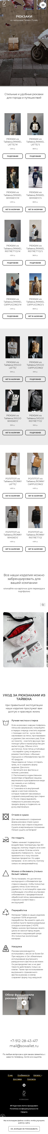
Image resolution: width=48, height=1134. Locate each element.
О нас (10, 1075)
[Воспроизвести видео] (24, 1002)
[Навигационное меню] (43, 5)
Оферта (24, 1112)
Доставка (17, 1079)
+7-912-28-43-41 (23, 1041)
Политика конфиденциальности (24, 1109)
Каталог (37, 1075)
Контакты (31, 1079)
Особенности (24, 1075)
